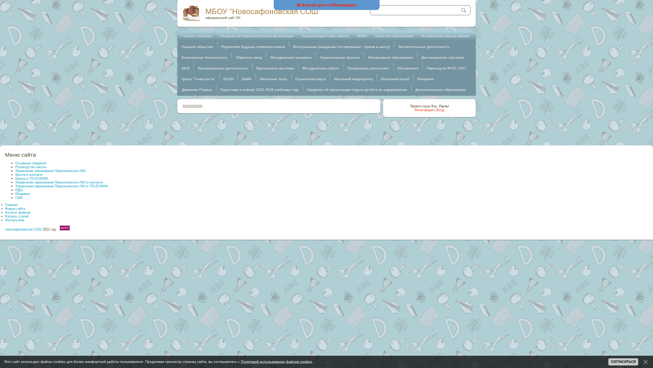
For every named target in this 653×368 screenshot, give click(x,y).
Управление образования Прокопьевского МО (50, 171)
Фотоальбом (14, 220)
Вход (440, 110)
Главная (11, 205)
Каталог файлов (17, 212)
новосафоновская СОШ (23, 229)
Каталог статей (17, 216)
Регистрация (424, 110)
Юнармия (22, 194)
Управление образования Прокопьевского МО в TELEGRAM (61, 186)
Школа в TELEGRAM (31, 178)
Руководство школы (30, 167)
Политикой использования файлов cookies (276, 362)
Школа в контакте (29, 175)
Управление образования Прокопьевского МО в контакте (59, 182)
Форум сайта (15, 209)
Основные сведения (30, 163)
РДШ (19, 190)
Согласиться (623, 362)
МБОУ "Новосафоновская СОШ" (263, 11)
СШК (19, 198)
